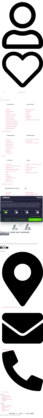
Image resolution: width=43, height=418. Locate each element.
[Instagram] (4, 247)
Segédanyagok (10, 135)
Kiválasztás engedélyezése (21, 219)
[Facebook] (1, 247)
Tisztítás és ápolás (5, 100)
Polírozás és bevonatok (6, 131)
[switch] (16, 212)
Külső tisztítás (10, 104)
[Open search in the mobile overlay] (21, 1)
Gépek (28, 160)
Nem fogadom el (8, 219)
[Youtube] (7, 247)
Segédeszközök (31, 135)
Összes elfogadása (35, 219)
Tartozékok (10, 160)
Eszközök (4, 155)
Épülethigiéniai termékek (7, 184)
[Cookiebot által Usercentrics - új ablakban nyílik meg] (37, 197)
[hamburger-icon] (1, 98)
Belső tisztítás (30, 104)
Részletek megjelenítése (35, 216)
